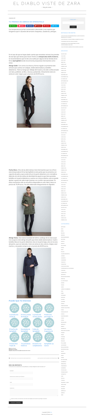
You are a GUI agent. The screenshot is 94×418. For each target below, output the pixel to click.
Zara (62, 394)
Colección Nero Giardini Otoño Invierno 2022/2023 (72, 46)
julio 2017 (63, 109)
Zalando (63, 388)
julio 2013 (63, 209)
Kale (51, 412)
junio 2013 (63, 211)
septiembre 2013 (64, 205)
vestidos (63, 386)
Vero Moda (63, 384)
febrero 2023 (64, 66)
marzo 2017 (63, 118)
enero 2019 (63, 72)
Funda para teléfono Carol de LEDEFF (69, 41)
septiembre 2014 (64, 180)
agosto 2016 (64, 132)
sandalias (63, 353)
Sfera (62, 355)
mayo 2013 (63, 213)
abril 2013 (63, 215)
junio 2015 (63, 161)
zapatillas (63, 390)
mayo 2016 (63, 138)
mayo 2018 (63, 89)
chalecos (63, 262)
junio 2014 (63, 186)
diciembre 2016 (64, 124)
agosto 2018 (64, 82)
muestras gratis (64, 316)
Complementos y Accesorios (67, 268)
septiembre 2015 (64, 155)
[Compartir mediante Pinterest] (47, 26)
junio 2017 (63, 112)
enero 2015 (63, 172)
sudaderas (63, 367)
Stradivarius (64, 365)
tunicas (63, 380)
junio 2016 (63, 136)
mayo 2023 (63, 60)
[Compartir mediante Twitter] (55, 26)
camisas (63, 255)
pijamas (62, 332)
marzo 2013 (63, 217)
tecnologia (63, 369)
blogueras (63, 245)
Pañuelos (63, 324)
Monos (62, 313)
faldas (62, 284)
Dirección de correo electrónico (17, 376)
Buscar (73, 26)
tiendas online (64, 372)
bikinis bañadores (65, 237)
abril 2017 (63, 116)
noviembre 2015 (64, 151)
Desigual (63, 278)
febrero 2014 (64, 195)
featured (16, 350)
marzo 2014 (63, 192)
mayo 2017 (63, 114)
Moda (62, 309)
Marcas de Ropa (64, 305)
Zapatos (63, 392)
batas (62, 230)
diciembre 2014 (64, 174)
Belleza (62, 233)
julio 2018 (63, 85)
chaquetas (63, 264)
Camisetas (63, 257)
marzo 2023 (63, 64)
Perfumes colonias (65, 330)
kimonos (63, 297)
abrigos (14, 350)
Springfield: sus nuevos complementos (20, 358)
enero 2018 (63, 97)
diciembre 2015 (64, 149)
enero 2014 (63, 197)
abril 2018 (63, 91)
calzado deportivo (65, 253)
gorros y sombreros (65, 289)
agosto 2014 (64, 182)
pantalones (63, 322)
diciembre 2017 (64, 99)
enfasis (62, 282)
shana (62, 357)
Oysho (62, 318)
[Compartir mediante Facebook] (30, 26)
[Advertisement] (34, 43)
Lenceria (63, 301)
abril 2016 (63, 141)
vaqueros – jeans (65, 382)
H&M (62, 291)
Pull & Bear (63, 343)
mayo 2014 (63, 188)
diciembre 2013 (64, 199)
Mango (62, 303)
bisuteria (63, 239)
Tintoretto (63, 374)
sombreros (63, 361)
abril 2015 (63, 165)
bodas (62, 247)
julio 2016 (63, 134)
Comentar (12, 388)
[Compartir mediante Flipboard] (38, 26)
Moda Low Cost (64, 311)
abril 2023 (63, 62)
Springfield (15, 349)
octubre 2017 (64, 103)
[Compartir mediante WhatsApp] (13, 26)
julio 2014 (63, 184)
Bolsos (62, 251)
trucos (62, 378)
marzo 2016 (63, 143)
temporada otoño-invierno (26, 350)
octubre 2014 (64, 178)
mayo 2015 (63, 163)
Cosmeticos (63, 272)
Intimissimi (63, 295)
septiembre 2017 (64, 105)
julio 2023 (63, 56)
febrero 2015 (64, 170)
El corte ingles (64, 280)
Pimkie (62, 334)
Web (11, 382)
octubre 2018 (64, 78)
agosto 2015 (64, 157)
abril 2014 (63, 190)
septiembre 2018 (64, 80)
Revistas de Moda (64, 349)
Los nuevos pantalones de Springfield (47, 358)
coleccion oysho (65, 266)
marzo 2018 (63, 93)
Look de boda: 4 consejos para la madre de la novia (72, 39)
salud (62, 351)
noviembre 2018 (64, 76)
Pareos (62, 326)
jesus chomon (13, 348)
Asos (62, 228)
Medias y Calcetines (65, 307)
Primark (63, 338)
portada (63, 336)
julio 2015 (63, 159)
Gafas (62, 286)
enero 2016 (63, 147)
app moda (63, 226)
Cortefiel (63, 270)
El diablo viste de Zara (47, 3)
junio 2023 (63, 58)
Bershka (63, 235)
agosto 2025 (64, 53)
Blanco (62, 241)
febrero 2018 (64, 95)
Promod (63, 340)
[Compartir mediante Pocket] (21, 26)
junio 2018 (63, 87)
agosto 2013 (64, 207)
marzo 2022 (63, 70)
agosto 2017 (64, 107)
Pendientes (63, 328)
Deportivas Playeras (65, 276)
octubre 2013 (64, 203)
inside (62, 293)
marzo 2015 (63, 168)
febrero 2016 (64, 145)
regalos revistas (64, 347)
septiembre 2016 (64, 130)
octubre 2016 (64, 128)
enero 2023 (63, 68)
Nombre (12, 370)
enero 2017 (63, 122)
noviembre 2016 (64, 126)
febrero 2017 (64, 120)
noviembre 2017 (64, 101)
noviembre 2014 (64, 176)
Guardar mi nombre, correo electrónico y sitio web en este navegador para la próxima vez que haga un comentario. (29, 398)
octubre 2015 (64, 153)
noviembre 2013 (64, 201)
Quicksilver (63, 345)
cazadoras (63, 260)
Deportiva (63, 274)
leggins (62, 299)
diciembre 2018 (64, 74)
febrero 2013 (64, 219)
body (62, 249)
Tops (62, 376)
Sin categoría (64, 359)
